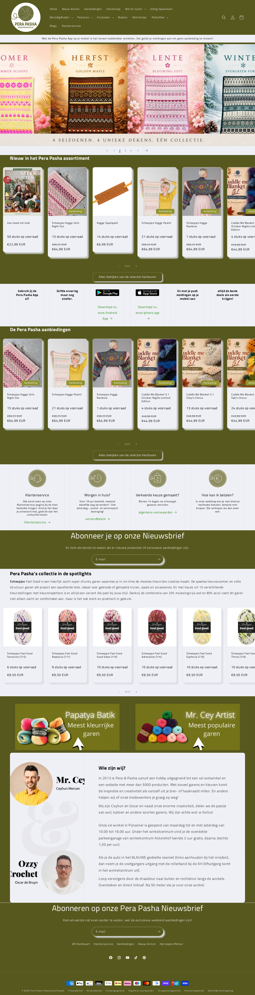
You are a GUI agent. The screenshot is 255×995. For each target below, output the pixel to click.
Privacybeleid (75, 990)
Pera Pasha (36, 990)
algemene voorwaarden (156, 512)
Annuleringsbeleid (194, 990)
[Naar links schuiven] (118, 266)
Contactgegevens (115, 990)
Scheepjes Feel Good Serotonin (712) (19, 655)
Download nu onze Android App (107, 313)
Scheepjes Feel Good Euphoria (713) (199, 655)
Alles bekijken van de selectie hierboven (127, 276)
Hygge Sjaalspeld (107, 223)
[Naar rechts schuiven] (136, 266)
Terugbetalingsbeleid (169, 990)
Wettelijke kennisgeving (220, 990)
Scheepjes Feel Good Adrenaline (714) (154, 655)
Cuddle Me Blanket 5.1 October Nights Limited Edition (156, 398)
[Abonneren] (158, 559)
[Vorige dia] (107, 150)
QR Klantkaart (81, 944)
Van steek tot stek (18, 223)
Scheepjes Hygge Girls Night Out (65, 224)
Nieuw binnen (147, 944)
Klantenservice (35, 522)
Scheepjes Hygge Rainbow (196, 224)
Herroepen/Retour (171, 944)
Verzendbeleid (94, 990)
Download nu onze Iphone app (147, 310)
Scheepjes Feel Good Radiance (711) (64, 655)
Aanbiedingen (125, 944)
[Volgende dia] (138, 150)
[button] (135, 9)
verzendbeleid (95, 518)
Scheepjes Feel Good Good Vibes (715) (109, 655)
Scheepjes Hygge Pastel (156, 223)
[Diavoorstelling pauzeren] (148, 150)
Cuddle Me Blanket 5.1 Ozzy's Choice (200, 396)
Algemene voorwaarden (141, 990)
